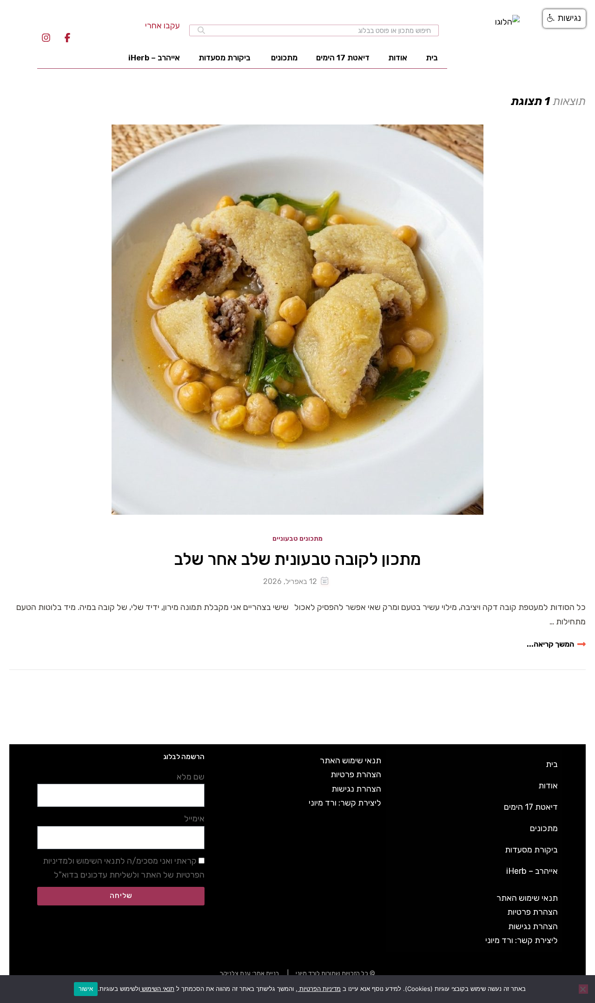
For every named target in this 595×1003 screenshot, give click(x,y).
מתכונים (284, 57)
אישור (86, 988)
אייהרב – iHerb (154, 57)
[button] (564, 18)
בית (432, 57)
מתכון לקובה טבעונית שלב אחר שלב (297, 559)
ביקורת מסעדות (224, 57)
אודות (397, 57)
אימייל (194, 818)
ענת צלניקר (235, 973)
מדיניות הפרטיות (319, 988)
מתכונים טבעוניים (297, 539)
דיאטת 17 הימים (343, 57)
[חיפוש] (201, 30)
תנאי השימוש (157, 988)
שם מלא (191, 777)
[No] (583, 989)
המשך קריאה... (550, 644)
